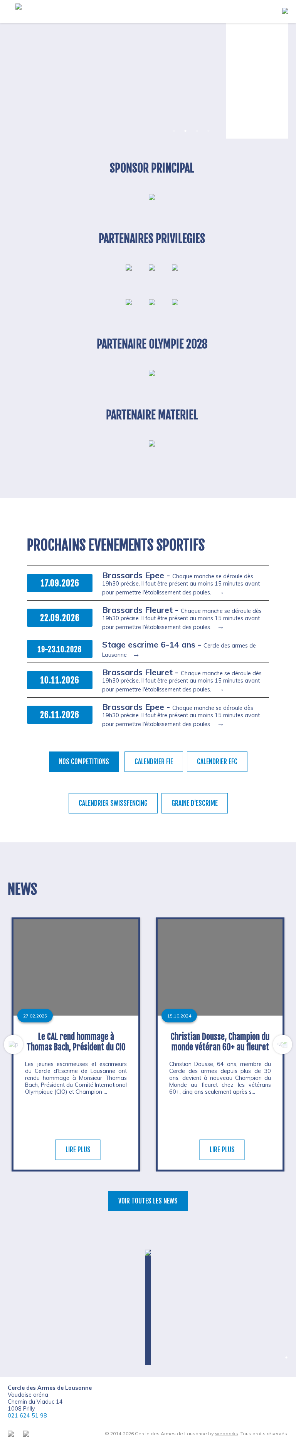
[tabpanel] (113, 81)
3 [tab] (197, 131)
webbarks (226, 1433)
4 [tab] (208, 131)
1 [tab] (174, 131)
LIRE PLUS (78, 1150)
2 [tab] (185, 131)
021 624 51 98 (27, 1415)
